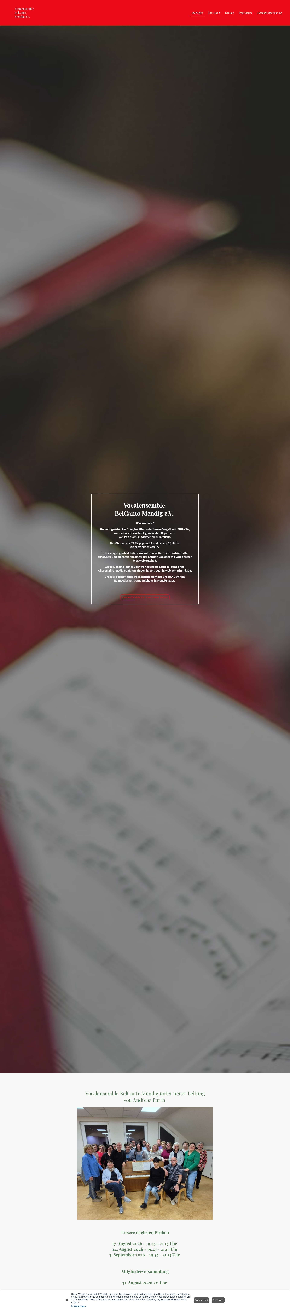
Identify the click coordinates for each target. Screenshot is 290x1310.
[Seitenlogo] (26, 21)
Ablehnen (218, 1300)
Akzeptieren (201, 1300)
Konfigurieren (78, 1306)
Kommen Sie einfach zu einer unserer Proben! (145, 597)
